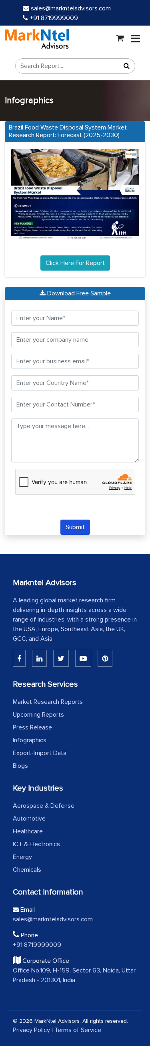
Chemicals (27, 870)
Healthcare (28, 831)
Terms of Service (77, 1030)
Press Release (32, 727)
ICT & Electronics (36, 844)
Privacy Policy (31, 1030)
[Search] (127, 66)
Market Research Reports (48, 702)
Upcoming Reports (38, 715)
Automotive (29, 819)
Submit (75, 527)
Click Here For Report (75, 263)
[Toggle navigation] (135, 38)
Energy (22, 857)
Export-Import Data (39, 753)
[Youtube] (83, 658)
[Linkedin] (19, 658)
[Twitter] (61, 658)
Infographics (29, 740)
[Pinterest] (105, 658)
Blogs (20, 766)
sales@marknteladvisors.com (71, 8)
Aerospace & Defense (43, 806)
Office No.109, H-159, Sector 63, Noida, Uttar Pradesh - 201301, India (74, 975)
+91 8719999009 (53, 18)
